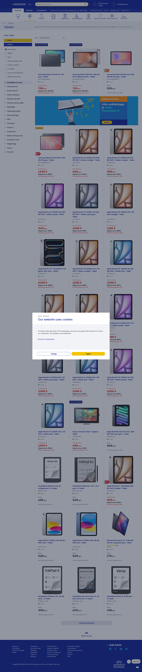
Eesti (40, 316)
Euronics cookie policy (46, 339)
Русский (46, 316)
